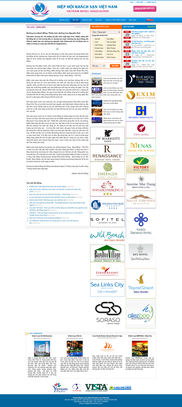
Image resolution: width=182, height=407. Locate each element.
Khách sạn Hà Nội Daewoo (42, 336)
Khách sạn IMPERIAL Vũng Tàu (140, 336)
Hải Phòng (99, 45)
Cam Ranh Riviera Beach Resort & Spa (107, 336)
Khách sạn (87, 20)
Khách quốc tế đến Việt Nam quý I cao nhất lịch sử (51, 200)
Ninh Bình (98, 54)
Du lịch (98, 20)
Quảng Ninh (111, 45)
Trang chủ (64, 20)
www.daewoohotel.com (42, 338)
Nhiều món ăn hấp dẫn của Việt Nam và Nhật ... (143, 52)
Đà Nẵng (110, 39)
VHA (132, 2)
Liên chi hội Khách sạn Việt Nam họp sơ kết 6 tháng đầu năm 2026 (113, 112)
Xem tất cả (151, 26)
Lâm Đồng (99, 51)
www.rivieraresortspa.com (107, 338)
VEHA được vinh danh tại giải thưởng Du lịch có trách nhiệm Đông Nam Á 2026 (113, 120)
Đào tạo (132, 20)
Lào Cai (110, 54)
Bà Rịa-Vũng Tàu (113, 51)
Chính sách (151, 2)
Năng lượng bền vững (116, 20)
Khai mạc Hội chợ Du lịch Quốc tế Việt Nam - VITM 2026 (53, 194)
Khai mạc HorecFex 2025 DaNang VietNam (49, 218)
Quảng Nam (99, 57)
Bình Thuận (111, 48)
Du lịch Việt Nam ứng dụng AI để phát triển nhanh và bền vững (56, 197)
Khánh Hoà (99, 48)
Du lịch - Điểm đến (36, 27)
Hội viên (139, 2)
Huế (96, 42)
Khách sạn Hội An (75, 336)
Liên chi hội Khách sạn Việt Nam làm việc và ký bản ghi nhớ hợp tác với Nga (112, 81)
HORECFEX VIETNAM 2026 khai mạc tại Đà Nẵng (51, 187)
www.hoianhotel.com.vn (74, 338)
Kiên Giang (111, 57)
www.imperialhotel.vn (140, 338)
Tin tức (75, 20)
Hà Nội (97, 39)
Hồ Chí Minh (111, 42)
